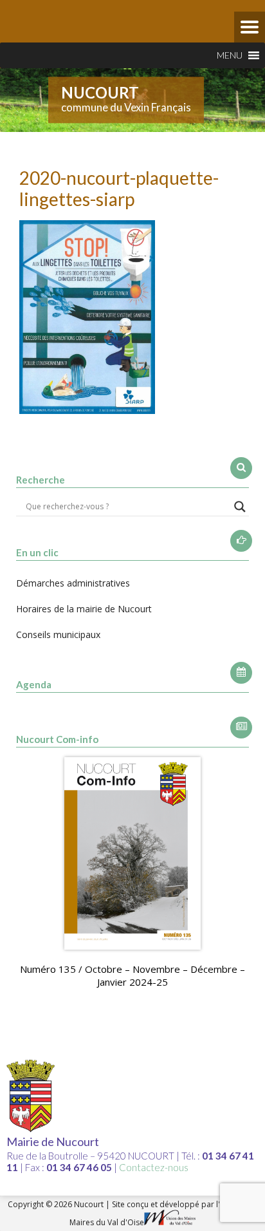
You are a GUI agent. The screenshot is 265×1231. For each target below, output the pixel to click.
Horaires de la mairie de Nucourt (84, 609)
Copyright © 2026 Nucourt (56, 1204)
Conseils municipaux (58, 634)
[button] (229, 55)
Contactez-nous (153, 1167)
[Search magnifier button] (240, 507)
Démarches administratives (73, 583)
